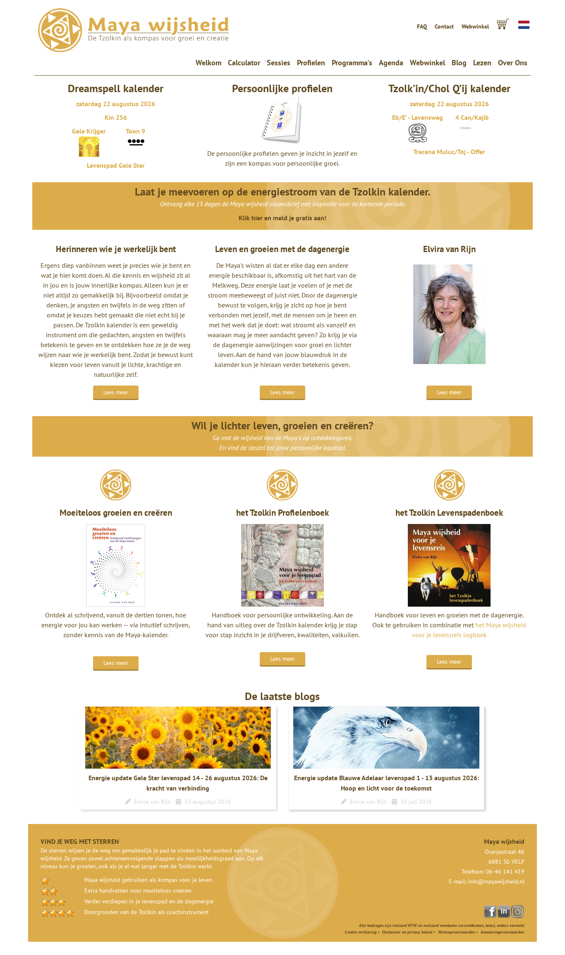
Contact (444, 26)
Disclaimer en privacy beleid (407, 932)
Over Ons (512, 62)
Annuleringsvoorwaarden (502, 932)
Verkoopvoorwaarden (456, 932)
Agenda (391, 62)
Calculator (244, 62)
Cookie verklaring (360, 932)
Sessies (278, 62)
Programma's (352, 62)
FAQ (422, 26)
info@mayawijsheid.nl (496, 881)
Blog (459, 62)
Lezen (482, 62)
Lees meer (115, 392)
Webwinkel (475, 26)
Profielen (311, 62)
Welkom (210, 62)
